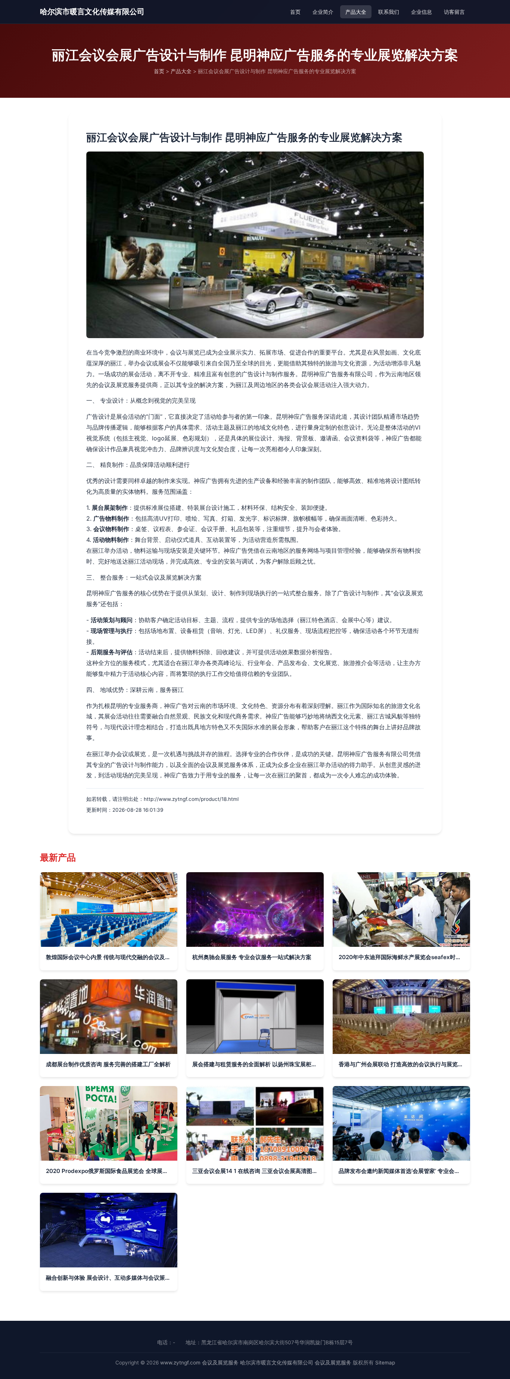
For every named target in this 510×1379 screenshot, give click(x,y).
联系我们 (388, 12)
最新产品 (58, 857)
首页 (295, 12)
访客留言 (454, 12)
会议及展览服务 (220, 1363)
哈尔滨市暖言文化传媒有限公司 (92, 11)
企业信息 (421, 12)
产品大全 (355, 12)
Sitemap (385, 1363)
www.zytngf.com (180, 1363)
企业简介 (322, 12)
